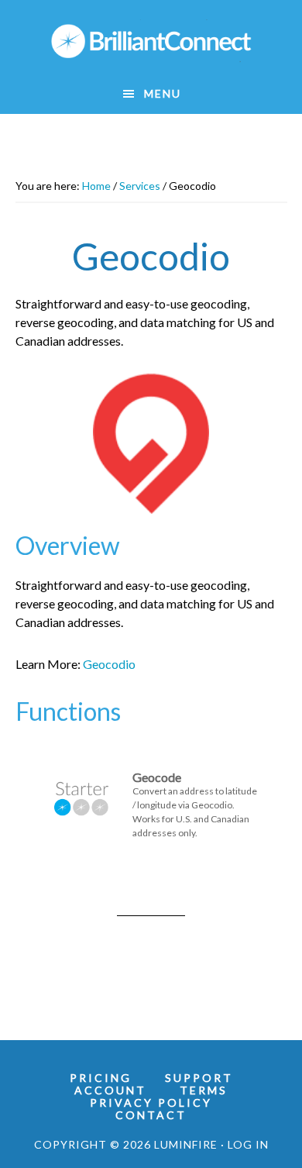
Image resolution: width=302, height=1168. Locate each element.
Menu (162, 93)
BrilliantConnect (151, 41)
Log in (248, 1144)
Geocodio (109, 663)
